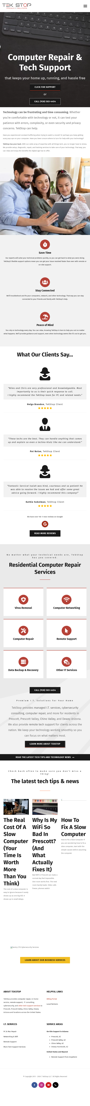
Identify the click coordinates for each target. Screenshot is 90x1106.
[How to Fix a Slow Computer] (73, 807)
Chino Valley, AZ (57, 1043)
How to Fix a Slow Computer (73, 827)
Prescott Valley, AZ (58, 1040)
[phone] (55, 1085)
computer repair (36, 713)
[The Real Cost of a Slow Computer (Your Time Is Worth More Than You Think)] (16, 807)
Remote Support (10, 1042)
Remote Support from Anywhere (64, 1057)
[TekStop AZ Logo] (16, 4)
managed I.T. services (47, 707)
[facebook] (34, 1085)
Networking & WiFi (11, 1037)
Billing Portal (52, 999)
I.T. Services (10, 1024)
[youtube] (48, 1085)
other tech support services (29, 1006)
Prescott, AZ (56, 1037)
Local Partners (52, 1004)
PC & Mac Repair (10, 1031)
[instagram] (41, 1085)
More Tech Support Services (15, 1047)
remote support (16, 1002)
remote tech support (42, 724)
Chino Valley (47, 719)
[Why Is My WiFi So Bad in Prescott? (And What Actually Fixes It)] (45, 807)
